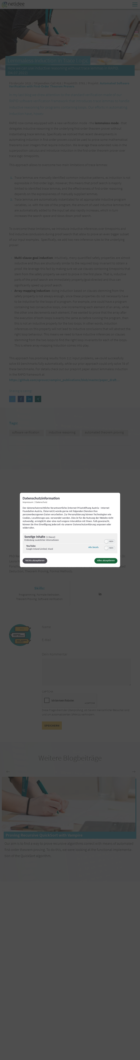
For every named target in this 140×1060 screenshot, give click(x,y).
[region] (70, 543)
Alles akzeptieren (106, 560)
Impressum (28, 502)
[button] (106, 541)
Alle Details (93, 547)
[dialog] (70, 530)
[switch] (110, 541)
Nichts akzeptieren (34, 560)
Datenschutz (41, 502)
